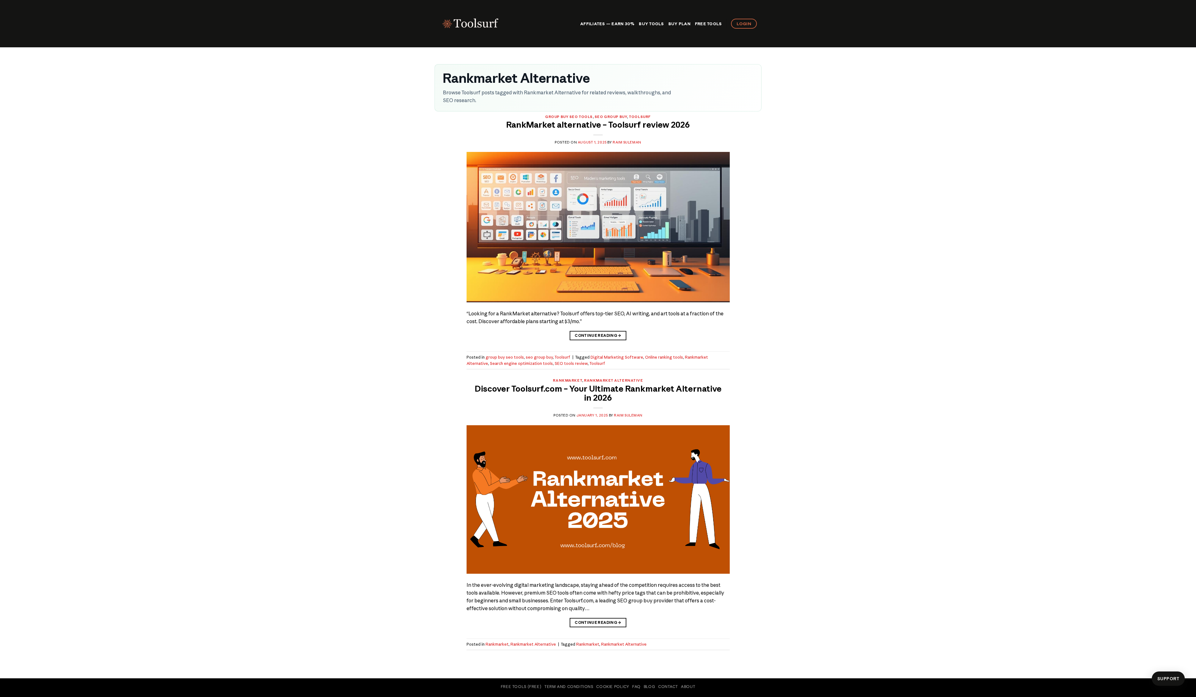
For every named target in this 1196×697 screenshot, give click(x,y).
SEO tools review (571, 363)
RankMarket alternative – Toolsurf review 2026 (598, 125)
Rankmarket (567, 380)
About (688, 686)
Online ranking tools (664, 357)
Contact (668, 686)
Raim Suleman (627, 142)
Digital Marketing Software (617, 357)
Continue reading (598, 335)
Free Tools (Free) (521, 686)
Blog (649, 686)
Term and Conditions (568, 686)
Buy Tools (651, 23)
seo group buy (611, 117)
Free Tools (708, 23)
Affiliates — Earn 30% (607, 23)
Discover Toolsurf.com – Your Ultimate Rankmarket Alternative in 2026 (598, 393)
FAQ (636, 686)
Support (1168, 678)
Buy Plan (679, 23)
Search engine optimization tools (521, 363)
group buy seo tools (569, 117)
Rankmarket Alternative (613, 380)
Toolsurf (640, 117)
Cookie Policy (612, 686)
